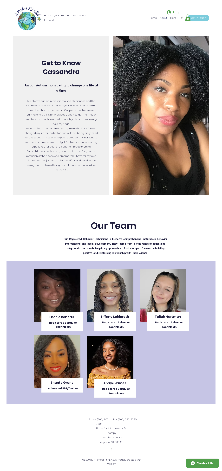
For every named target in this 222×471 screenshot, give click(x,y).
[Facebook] (181, 17)
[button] (188, 17)
